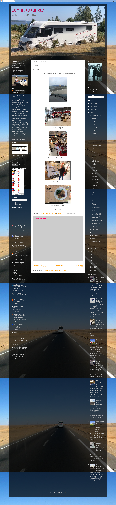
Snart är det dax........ (19, 350)
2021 (92, 106)
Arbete (94, 118)
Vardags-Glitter (18, 262)
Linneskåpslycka (19, 339)
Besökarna (95, 185)
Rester (94, 130)
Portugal (94, 167)
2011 (92, 270)
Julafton (94, 136)
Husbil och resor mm (19, 271)
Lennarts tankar (27, 10)
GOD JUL (95, 139)
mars (94, 238)
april (93, 235)
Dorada (94, 121)
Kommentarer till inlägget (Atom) (55, 270)
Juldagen (94, 133)
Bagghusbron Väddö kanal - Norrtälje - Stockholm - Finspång (20, 317)
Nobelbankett (96, 179)
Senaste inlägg (39, 266)
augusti (94, 223)
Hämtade (94, 176)
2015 (92, 258)
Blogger (65, 492)
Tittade (94, 149)
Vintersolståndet (97, 145)
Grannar (94, 195)
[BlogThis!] (69, 213)
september (95, 220)
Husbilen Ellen (18, 314)
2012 (92, 267)
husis (15, 332)
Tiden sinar (16, 301)
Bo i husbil (17, 293)
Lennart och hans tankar (19, 91)
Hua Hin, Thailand (19, 280)
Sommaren (16, 273)
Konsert (94, 142)
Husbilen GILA (18, 355)
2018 (92, 248)
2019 (92, 112)
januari (94, 245)
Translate (18, 204)
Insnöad (98, 443)
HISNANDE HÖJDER (20, 356)
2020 (92, 109)
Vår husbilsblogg (19, 300)
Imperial (99, 299)
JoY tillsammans (19, 254)
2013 (92, 264)
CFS (97, 381)
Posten (94, 198)
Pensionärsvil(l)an (19, 245)
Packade (94, 173)
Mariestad (99, 400)
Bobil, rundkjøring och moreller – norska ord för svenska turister (20, 229)
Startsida (59, 266)
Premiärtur (99, 340)
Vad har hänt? (17, 334)
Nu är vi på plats (18, 327)
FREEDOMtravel (19, 225)
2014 (92, 261)
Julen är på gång (18, 309)
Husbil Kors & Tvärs (18, 307)
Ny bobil (99, 320)
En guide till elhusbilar (20, 295)
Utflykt (94, 152)
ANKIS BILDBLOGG (18, 236)
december (95, 115)
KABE (98, 464)
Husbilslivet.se (18, 285)
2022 (92, 103)
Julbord (94, 210)
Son (93, 188)
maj (93, 232)
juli (93, 226)
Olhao (93, 124)
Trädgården (95, 161)
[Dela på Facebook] (72, 213)
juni (93, 229)
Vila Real (95, 127)
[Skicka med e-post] (68, 213)
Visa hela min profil (18, 139)
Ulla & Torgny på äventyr (19, 325)
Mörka (94, 164)
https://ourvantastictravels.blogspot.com (20, 347)
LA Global (17, 278)
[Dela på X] (71, 213)
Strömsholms (96, 207)
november (95, 214)
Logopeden (95, 192)
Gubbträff (95, 182)
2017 (92, 251)
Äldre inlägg (77, 266)
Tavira (94, 155)
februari (95, 241)
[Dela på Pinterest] (74, 213)
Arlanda (94, 170)
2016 (92, 255)
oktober (94, 217)
